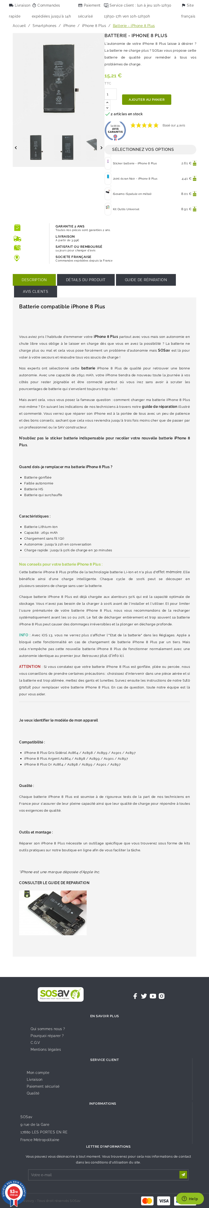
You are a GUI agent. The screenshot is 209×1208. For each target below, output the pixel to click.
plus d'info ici (112, 656)
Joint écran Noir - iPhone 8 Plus (135, 178)
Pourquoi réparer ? (47, 1036)
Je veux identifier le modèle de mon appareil (58, 720)
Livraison (35, 1079)
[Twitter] (144, 996)
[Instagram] (161, 996)
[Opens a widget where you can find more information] (190, 1199)
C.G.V (35, 1043)
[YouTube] (153, 996)
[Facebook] (135, 996)
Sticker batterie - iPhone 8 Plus (135, 163)
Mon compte (38, 1073)
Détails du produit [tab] (86, 280)
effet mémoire (169, 572)
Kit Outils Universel (126, 209)
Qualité (33, 1093)
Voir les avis (197, 122)
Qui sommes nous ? (48, 1029)
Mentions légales (46, 1049)
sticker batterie (64, 438)
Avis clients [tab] (35, 292)
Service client (104, 1060)
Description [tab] (34, 280)
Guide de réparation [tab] (146, 280)
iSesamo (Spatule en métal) (132, 194)
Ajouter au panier (147, 100)
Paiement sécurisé (43, 1086)
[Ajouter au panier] (194, 163)
